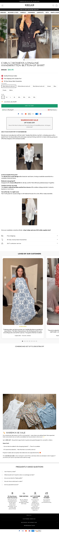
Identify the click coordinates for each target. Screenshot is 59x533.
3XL (24, 97)
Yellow (11, 90)
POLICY (29, 515)
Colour (4, 83)
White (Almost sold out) (24, 86)
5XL (34, 97)
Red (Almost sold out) (38, 86)
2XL (19, 97)
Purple (4, 90)
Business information (29, 522)
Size (2, 94)
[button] (22, 341)
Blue (55, 86)
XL (14, 97)
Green (49, 86)
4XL (29, 97)
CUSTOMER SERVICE (29, 518)
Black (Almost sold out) (9, 86)
